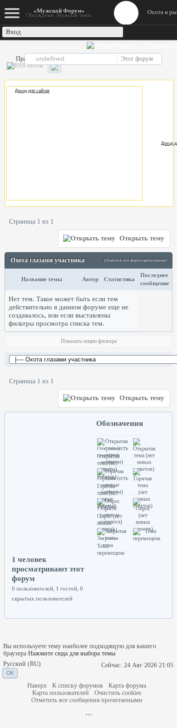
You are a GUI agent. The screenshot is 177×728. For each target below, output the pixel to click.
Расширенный (168, 58)
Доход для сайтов (32, 90)
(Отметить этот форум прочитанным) (135, 260)
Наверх (37, 685)
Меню (126, 13)
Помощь (157, 45)
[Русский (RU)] (22, 664)
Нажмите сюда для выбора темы (71, 653)
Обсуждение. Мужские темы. (59, 13)
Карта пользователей (60, 692)
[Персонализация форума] (54, 67)
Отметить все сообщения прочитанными (87, 700)
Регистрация (114, 45)
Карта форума (127, 685)
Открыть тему (141, 238)
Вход (13, 31)
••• (88, 714)
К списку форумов (77, 685)
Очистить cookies (117, 692)
